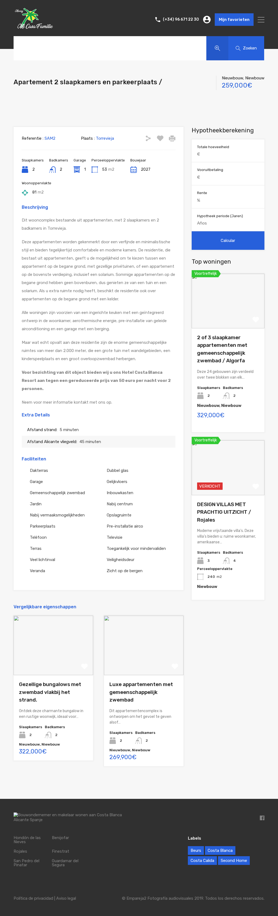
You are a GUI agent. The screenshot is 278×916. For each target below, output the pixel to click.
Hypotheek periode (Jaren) (220, 216)
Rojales (20, 851)
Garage (36, 481)
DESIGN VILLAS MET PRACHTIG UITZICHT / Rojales (224, 512)
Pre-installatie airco (125, 526)
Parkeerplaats (42, 526)
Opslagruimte (119, 515)
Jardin (36, 503)
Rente (202, 193)
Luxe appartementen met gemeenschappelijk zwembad (141, 692)
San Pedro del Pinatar (26, 863)
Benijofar (60, 838)
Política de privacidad (33, 898)
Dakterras (39, 470)
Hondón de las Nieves (27, 840)
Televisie (114, 537)
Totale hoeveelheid (213, 147)
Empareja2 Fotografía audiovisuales (160, 898)
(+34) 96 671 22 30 (181, 19)
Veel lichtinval (42, 559)
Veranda (37, 570)
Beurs (196, 850)
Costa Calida (202, 860)
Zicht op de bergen (125, 570)
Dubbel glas (117, 470)
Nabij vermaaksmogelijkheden (57, 515)
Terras (36, 548)
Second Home (234, 860)
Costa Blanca (220, 850)
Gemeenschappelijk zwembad (57, 492)
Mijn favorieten (234, 19)
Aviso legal (66, 898)
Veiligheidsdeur (120, 559)
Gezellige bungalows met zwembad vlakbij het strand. (50, 692)
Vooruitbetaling (210, 170)
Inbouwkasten (120, 492)
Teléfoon (38, 537)
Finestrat (60, 851)
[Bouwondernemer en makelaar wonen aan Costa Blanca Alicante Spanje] (34, 29)
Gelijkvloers (117, 481)
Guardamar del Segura (65, 863)
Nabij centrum (120, 503)
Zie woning (53, 663)
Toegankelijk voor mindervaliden (136, 548)
